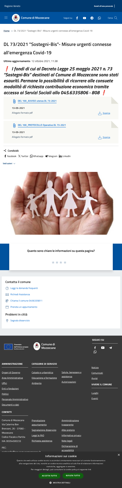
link (89, 469)
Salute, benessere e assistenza (71, 374)
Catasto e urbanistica (42, 372)
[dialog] (61, 470)
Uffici (4, 383)
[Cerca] (116, 18)
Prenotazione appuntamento (39, 422)
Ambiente (37, 383)
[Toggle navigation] (6, 17)
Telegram (52, 156)
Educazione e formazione (44, 378)
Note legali (67, 441)
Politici (5, 394)
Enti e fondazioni (10, 388)
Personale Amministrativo (15, 399)
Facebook (11, 156)
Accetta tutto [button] (49, 475)
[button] (61, 482)
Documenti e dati (10, 404)
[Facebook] (76, 18)
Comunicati (97, 373)
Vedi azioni (8, 163)
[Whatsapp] (98, 18)
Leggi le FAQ (38, 435)
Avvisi (95, 378)
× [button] (119, 455)
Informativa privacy (71, 435)
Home (7, 31)
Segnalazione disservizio (44, 430)
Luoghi (95, 393)
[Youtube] (83, 18)
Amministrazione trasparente (70, 422)
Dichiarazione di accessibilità (70, 448)
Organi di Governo (11, 372)
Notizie (95, 367)
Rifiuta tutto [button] (73, 475)
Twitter (24, 156)
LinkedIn (66, 156)
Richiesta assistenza (42, 441)
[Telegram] (91, 18)
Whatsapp (38, 156)
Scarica (106, 113)
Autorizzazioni (69, 382)
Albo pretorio (68, 430)
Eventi (95, 398)
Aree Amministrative (12, 378)
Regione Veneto (12, 6)
